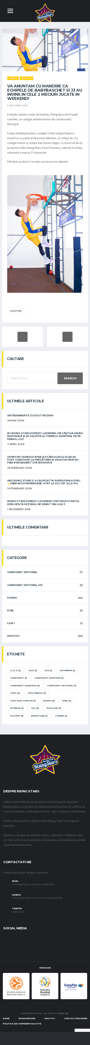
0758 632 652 (18, 912)
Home (6, 1018)
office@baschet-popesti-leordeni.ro (33, 885)
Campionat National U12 (25, 585)
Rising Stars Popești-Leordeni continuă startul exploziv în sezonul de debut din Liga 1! (43, 503)
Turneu (61, 716)
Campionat (18, 678)
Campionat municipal (25, 685)
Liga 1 (11, 623)
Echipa (12, 597)
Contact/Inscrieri (75, 1018)
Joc (35, 708)
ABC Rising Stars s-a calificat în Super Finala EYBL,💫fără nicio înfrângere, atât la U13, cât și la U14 (44, 482)
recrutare (39, 716)
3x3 (48, 670)
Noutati (13, 635)
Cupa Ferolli (37, 693)
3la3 (32, 670)
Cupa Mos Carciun (23, 700)
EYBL (10, 610)
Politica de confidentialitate (22, 1023)
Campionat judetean (49, 678)
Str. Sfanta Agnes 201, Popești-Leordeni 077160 (37, 898)
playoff (16, 716)
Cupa (15, 693)
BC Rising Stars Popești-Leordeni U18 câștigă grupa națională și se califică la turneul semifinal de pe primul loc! (45, 436)
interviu (17, 708)
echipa (49, 700)
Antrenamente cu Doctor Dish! (30, 415)
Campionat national (22, 572)
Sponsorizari (26, 1018)
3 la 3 (15, 670)
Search (70, 378)
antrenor (67, 670)
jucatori (16, 311)
